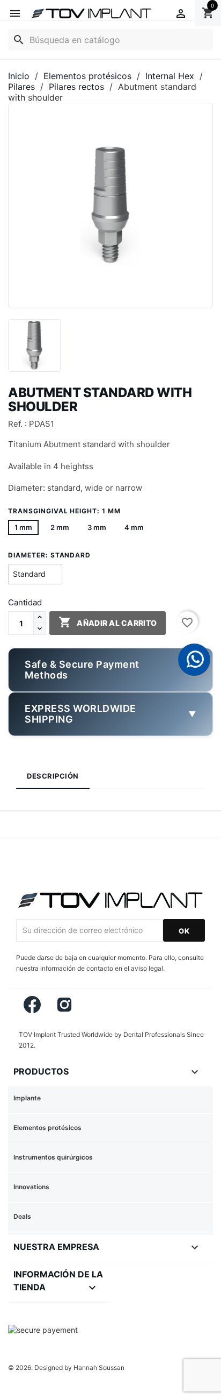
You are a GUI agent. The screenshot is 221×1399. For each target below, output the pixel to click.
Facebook (32, 1005)
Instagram (64, 1005)
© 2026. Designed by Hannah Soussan (66, 1367)
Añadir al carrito (107, 622)
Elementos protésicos (47, 1128)
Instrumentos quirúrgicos (53, 1157)
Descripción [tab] (53, 776)
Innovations (31, 1187)
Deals (22, 1216)
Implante (27, 1098)
